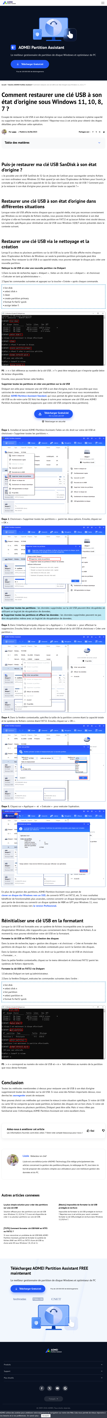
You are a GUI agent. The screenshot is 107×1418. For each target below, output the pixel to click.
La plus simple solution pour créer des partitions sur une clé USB (26, 1206)
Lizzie (14, 132)
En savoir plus (32, 1416)
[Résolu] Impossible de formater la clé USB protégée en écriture (78, 1206)
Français (52, 1399)
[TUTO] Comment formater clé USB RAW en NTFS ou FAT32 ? (25, 1230)
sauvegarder (19, 1095)
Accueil (4, 85)
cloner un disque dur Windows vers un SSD (24, 895)
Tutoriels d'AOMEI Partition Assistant (20, 85)
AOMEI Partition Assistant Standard (28, 395)
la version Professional (44, 905)
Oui (92, 1130)
